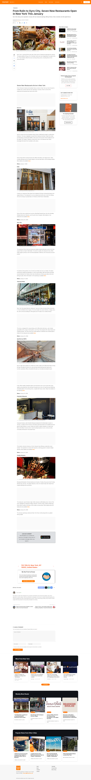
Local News (17, 672)
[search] (81, 2)
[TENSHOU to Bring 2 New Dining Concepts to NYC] (62, 30)
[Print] (24, 23)
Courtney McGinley (74, 31)
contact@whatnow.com (28, 773)
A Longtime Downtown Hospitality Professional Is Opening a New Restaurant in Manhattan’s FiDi (72, 56)
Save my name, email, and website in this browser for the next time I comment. (28, 646)
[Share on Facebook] (17, 23)
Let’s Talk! (68, 85)
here (29, 160)
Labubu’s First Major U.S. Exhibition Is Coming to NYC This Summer (20, 676)
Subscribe (87, 2)
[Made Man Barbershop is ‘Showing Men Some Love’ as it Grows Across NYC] (62, 36)
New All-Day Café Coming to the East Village (72, 62)
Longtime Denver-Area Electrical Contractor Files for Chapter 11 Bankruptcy (37, 755)
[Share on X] (20, 23)
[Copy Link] (22, 23)
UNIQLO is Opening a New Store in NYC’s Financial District (71, 68)
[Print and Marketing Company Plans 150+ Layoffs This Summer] (70, 667)
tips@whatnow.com (64, 98)
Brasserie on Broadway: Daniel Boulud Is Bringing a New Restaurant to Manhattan (70, 716)
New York (16, 712)
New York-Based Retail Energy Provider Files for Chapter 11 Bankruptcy (52, 755)
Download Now (68, 122)
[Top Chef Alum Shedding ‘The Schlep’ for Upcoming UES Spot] (62, 50)
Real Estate (51, 2)
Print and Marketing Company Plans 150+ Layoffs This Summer (69, 676)
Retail (46, 2)
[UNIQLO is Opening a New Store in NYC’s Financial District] (62, 69)
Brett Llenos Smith (74, 51)
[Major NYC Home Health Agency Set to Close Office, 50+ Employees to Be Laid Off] (54, 667)
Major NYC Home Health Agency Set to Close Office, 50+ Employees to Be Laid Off (53, 676)
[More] (27, 23)
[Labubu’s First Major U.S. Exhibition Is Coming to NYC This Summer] (21, 667)
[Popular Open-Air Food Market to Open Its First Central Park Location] (37, 667)
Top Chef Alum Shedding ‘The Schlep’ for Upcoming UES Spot (72, 49)
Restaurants (40, 2)
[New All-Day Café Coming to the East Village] (62, 63)
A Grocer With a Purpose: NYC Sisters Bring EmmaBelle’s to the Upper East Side (72, 42)
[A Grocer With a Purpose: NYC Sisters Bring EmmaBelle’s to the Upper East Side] (62, 42)
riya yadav (18, 21)
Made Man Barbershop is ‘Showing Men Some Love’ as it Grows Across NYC (72, 35)
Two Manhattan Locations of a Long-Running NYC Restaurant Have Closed (20, 716)
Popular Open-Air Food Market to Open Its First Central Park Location (37, 676)
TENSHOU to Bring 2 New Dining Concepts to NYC (71, 29)
